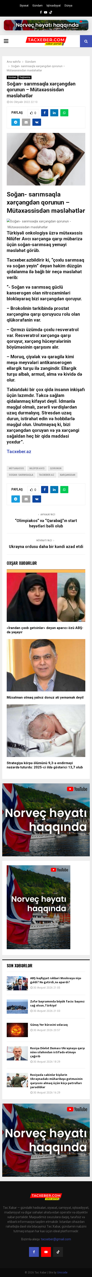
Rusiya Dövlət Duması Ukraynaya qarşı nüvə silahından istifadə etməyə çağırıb (57, 1052)
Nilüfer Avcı (36, 468)
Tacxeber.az (19, 451)
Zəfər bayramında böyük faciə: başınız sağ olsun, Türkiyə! (57, 1003)
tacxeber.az (46, 475)
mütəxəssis (16, 468)
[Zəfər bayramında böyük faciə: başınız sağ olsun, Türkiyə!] (17, 1007)
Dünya (68, 5)
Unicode (62, 1272)
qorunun (55, 468)
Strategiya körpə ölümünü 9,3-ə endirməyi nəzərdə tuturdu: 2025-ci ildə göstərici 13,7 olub (45, 765)
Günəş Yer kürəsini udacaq (49, 1024)
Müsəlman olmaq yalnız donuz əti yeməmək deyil (45, 697)
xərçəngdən (67, 475)
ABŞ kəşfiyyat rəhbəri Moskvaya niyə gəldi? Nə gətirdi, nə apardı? (55, 980)
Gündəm (37, 5)
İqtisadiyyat (53, 5)
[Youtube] (46, 1252)
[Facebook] (34, 1252)
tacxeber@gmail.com (56, 1239)
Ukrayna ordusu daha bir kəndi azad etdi (46, 546)
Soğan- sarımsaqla (21, 475)
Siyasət (24, 5)
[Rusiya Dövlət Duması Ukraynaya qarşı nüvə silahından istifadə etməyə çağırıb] (17, 1053)
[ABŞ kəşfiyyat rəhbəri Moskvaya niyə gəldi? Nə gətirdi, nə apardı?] (17, 983)
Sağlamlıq (24, 77)
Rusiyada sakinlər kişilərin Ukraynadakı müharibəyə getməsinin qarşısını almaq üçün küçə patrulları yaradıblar (56, 1081)
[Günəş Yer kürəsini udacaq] (17, 1030)
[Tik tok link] (50, 12)
